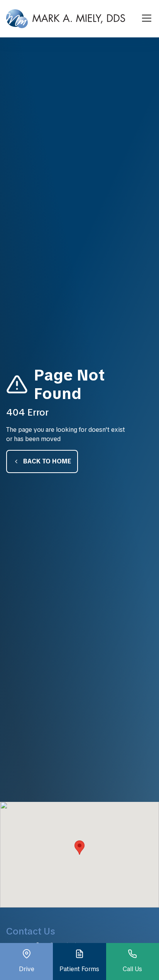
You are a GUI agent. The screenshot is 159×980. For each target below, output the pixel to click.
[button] (145, 18)
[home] (65, 18)
